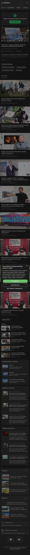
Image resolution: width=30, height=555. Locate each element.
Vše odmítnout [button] (15, 285)
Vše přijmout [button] (15, 281)
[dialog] (15, 277)
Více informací (19, 277)
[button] (15, 288)
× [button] (26, 265)
